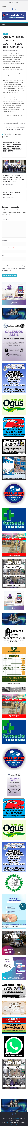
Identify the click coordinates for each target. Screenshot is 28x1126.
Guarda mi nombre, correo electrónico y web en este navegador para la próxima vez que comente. (13, 268)
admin (16, 50)
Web (3, 255)
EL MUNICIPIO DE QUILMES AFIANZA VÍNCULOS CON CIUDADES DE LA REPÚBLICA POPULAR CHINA (13, 178)
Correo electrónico (8, 248)
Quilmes (5, 33)
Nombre (5, 240)
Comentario (6, 219)
